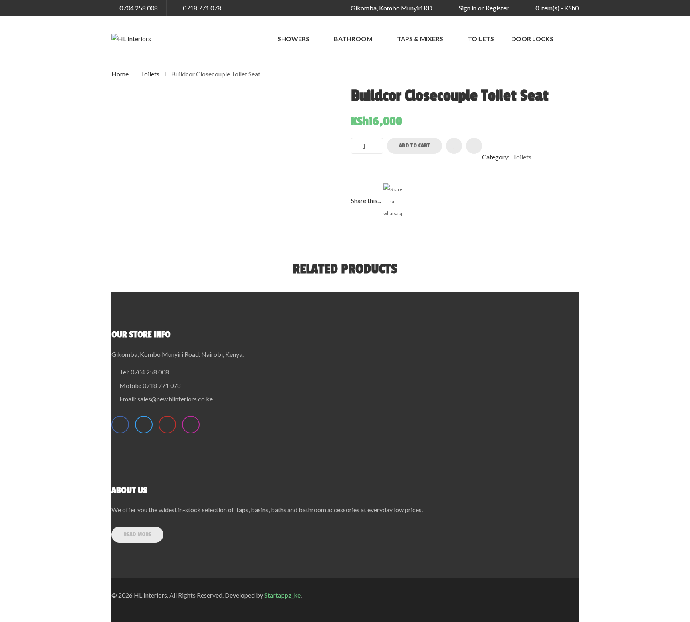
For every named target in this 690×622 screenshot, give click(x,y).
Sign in (467, 8)
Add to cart (414, 145)
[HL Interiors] (131, 38)
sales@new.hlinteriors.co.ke (175, 399)
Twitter (144, 424)
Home (120, 74)
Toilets (150, 74)
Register (497, 8)
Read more (137, 534)
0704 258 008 (138, 8)
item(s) (557, 8)
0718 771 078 (202, 8)
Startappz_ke (282, 595)
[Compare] (474, 146)
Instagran (191, 424)
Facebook (120, 424)
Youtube (167, 424)
